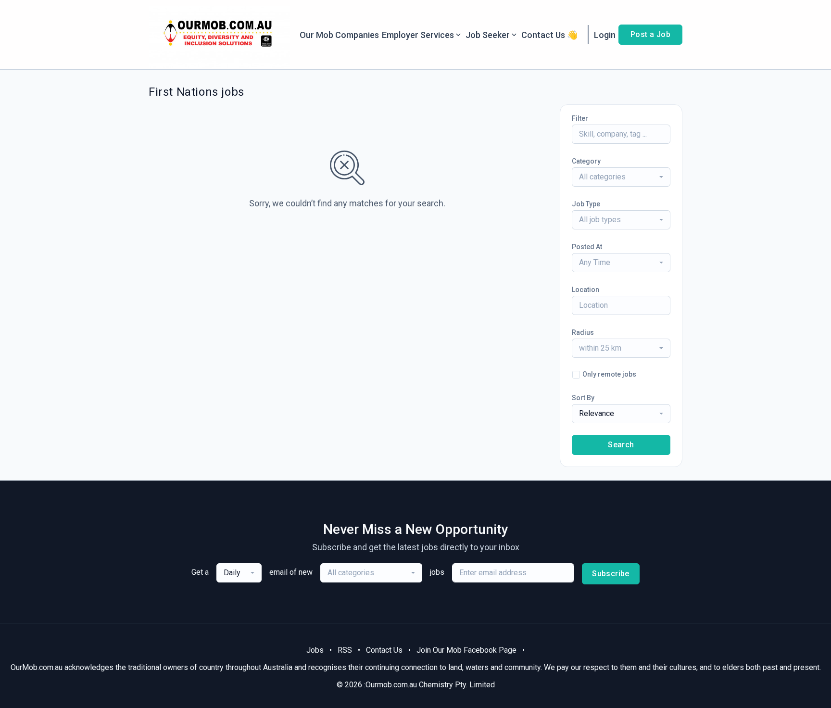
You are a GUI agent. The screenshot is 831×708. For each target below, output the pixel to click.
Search (621, 444)
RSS (345, 650)
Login (605, 35)
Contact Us (384, 650)
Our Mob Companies (339, 35)
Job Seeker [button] (488, 35)
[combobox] (621, 177)
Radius (583, 332)
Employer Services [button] (418, 35)
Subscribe (611, 573)
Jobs (315, 650)
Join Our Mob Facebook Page (466, 650)
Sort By (583, 398)
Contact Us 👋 (549, 35)
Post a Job (650, 34)
